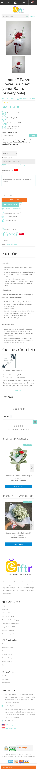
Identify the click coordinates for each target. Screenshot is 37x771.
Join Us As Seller (7, 647)
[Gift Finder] (15, 2)
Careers (4, 651)
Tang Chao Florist (8, 99)
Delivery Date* (7, 158)
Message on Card (9, 170)
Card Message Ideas (9, 634)
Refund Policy (7, 661)
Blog (3, 606)
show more (18, 390)
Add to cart (14, 200)
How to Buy (6, 613)
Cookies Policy (7, 658)
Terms (4, 665)
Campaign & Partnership (10, 623)
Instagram (5, 679)
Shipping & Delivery (8, 616)
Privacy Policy (7, 654)
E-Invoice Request (8, 630)
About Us (5, 644)
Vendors (5, 609)
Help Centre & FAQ (8, 627)
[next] (32, 468)
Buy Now (9, 767)
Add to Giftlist (11, 205)
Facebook (5, 676)
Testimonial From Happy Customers (14, 620)
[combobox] (15, 16)
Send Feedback (10, 721)
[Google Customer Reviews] (24, 749)
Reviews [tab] (6, 416)
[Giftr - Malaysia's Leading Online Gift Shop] (18, 9)
